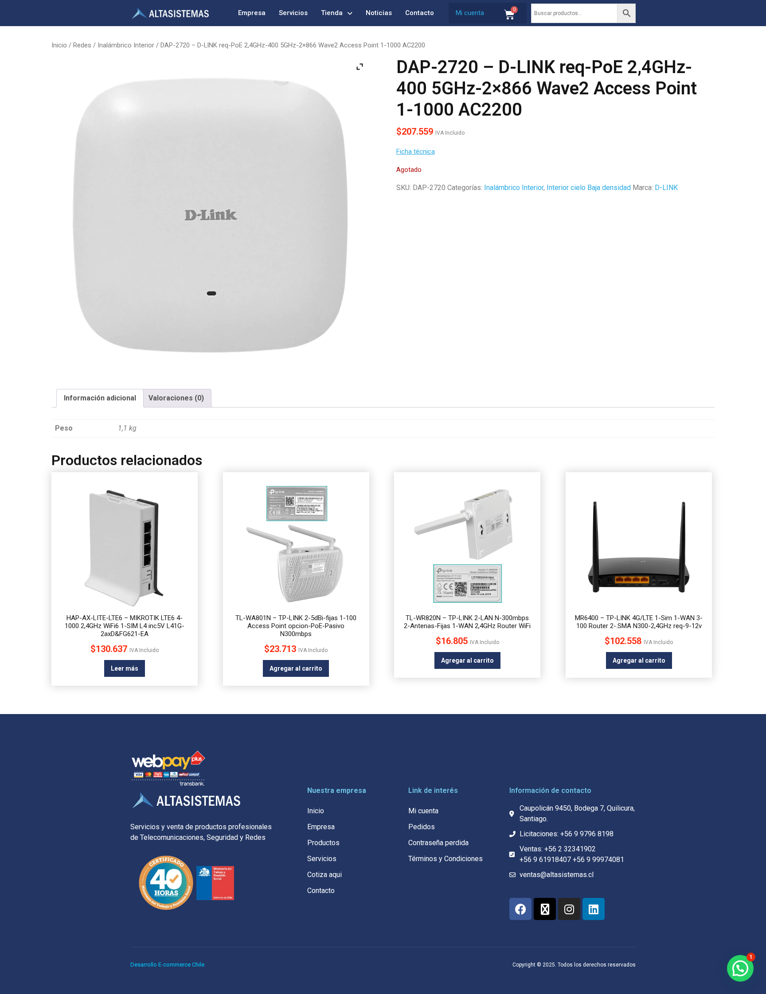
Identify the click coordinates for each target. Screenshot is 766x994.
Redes (82, 45)
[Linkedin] (593, 909)
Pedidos (421, 827)
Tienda (332, 13)
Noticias (379, 13)
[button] (740, 968)
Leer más (124, 668)
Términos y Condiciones (445, 858)
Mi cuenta (470, 13)
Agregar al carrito (296, 668)
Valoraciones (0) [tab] (176, 398)
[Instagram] (569, 909)
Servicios (293, 13)
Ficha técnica (415, 151)
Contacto (419, 13)
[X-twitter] (545, 909)
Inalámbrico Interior (126, 45)
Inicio (59, 45)
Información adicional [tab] (100, 398)
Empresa (252, 13)
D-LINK (666, 187)
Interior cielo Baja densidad (589, 187)
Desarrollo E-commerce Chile (167, 964)
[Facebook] (520, 909)
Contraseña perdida (438, 843)
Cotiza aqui (324, 874)
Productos (323, 843)
